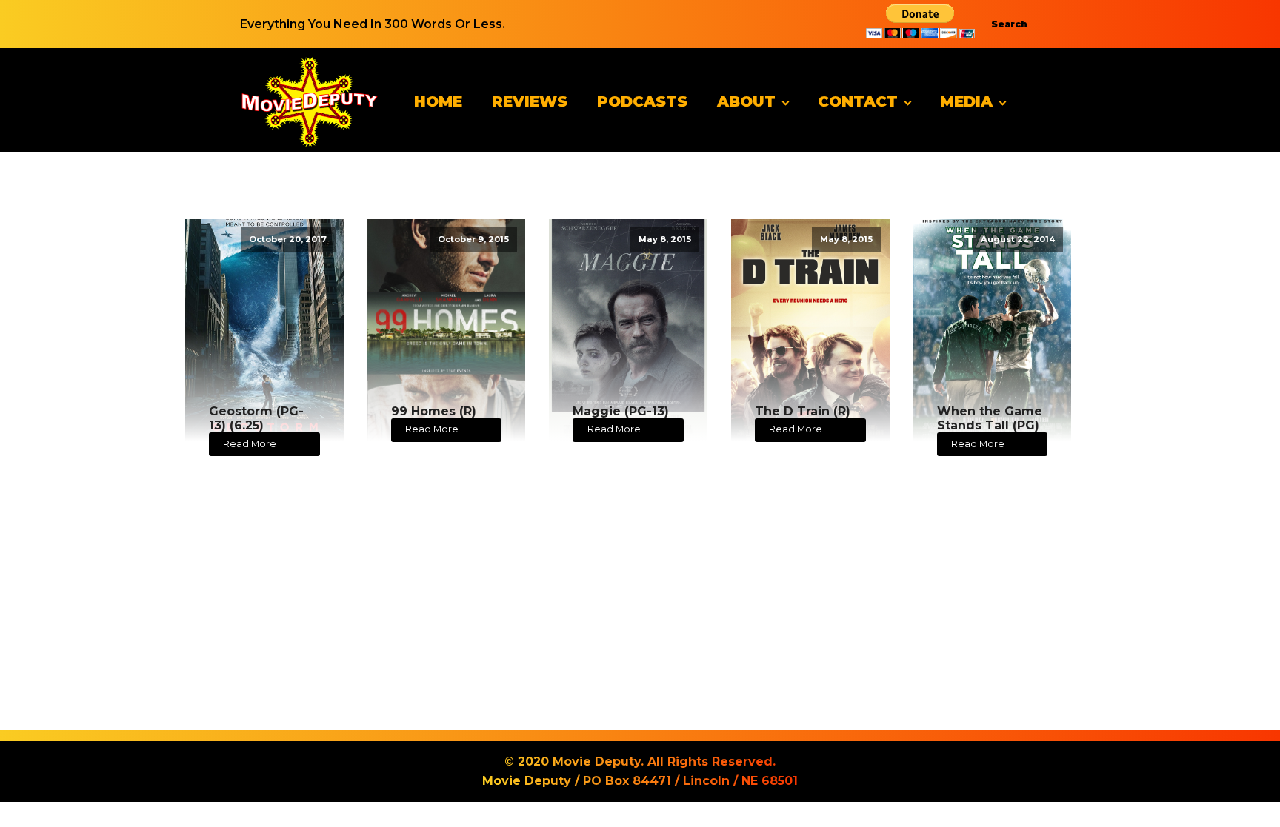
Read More (249, 443)
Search (1009, 24)
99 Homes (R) (433, 411)
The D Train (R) (802, 411)
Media (966, 101)
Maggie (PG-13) (621, 411)
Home (438, 101)
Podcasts (642, 101)
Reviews (529, 101)
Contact (858, 101)
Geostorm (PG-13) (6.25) (256, 418)
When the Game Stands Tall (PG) (989, 418)
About (746, 101)
